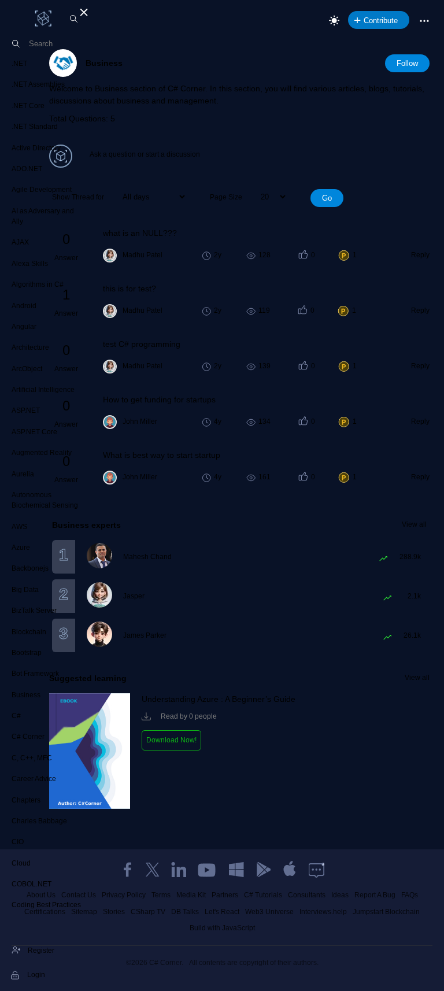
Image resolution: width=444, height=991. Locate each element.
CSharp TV (148, 912)
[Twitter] (153, 869)
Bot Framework (35, 674)
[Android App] (263, 869)
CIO (18, 842)
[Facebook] (127, 869)
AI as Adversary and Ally (43, 216)
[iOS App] (289, 869)
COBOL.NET (31, 884)
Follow (407, 63)
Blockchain (29, 632)
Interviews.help (323, 912)
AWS (19, 527)
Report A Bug (374, 895)
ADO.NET (27, 169)
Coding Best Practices (46, 905)
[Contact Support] (316, 869)
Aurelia (23, 474)
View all (414, 524)
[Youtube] (207, 869)
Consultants (306, 895)
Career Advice (34, 779)
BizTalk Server (34, 611)
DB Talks (185, 912)
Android (24, 306)
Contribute (381, 20)
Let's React (222, 912)
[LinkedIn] (178, 869)
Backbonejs (30, 568)
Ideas (340, 895)
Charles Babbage (39, 821)
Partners (225, 895)
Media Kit (191, 895)
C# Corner (28, 737)
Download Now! (171, 740)
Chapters (26, 800)
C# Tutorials (263, 895)
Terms (161, 895)
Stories (114, 912)
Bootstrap (27, 653)
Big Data (25, 590)
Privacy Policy (124, 895)
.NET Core (28, 106)
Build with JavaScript (222, 928)
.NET (19, 64)
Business (26, 695)
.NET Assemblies (38, 84)
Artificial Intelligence (43, 390)
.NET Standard (35, 127)
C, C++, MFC (32, 758)
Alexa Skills (30, 264)
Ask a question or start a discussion (145, 154)
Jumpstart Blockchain (386, 912)
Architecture (30, 347)
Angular (24, 327)
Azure (21, 547)
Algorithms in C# (38, 284)
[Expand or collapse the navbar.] (83, 10)
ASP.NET (26, 410)
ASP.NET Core (34, 432)
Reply (420, 255)
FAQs (409, 895)
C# (16, 716)
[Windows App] (236, 869)
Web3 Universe (269, 912)
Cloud (21, 863)
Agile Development (42, 190)
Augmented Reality (42, 453)
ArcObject (27, 369)
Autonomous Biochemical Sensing (45, 500)
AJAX (20, 242)
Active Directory (36, 148)
